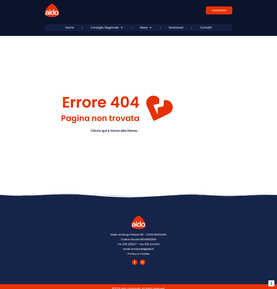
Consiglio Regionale (105, 27)
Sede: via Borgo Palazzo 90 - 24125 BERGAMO (138, 234)
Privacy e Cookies (138, 254)
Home (69, 27)
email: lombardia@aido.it (138, 249)
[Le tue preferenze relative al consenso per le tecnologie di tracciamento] (271, 283)
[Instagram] (142, 262)
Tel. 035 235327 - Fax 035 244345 (138, 244)
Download (176, 27)
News (144, 27)
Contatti (206, 27)
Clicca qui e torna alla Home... (115, 130)
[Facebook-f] (134, 262)
